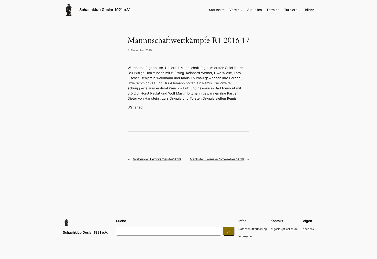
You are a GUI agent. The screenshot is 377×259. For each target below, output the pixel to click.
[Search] (228, 231)
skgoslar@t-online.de (284, 229)
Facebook (307, 229)
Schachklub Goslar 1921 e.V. (105, 9)
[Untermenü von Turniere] (299, 10)
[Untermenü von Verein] (241, 10)
